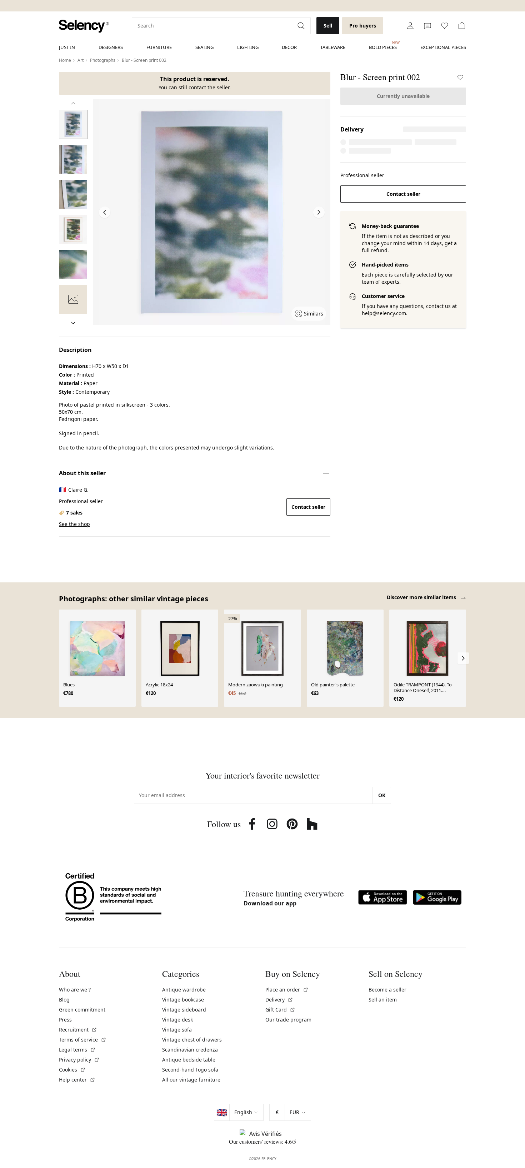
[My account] (410, 25)
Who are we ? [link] (75, 989)
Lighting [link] (248, 47)
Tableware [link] (332, 47)
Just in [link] (67, 47)
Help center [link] (77, 1079)
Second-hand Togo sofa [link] (190, 1069)
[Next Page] (319, 212)
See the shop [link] (74, 524)
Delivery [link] (279, 999)
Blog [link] (64, 999)
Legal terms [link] (77, 1049)
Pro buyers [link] (362, 25)
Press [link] (65, 1019)
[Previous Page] (104, 212)
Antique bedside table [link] (188, 1059)
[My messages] (427, 25)
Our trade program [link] (288, 1019)
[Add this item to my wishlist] (460, 78)
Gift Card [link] (280, 1009)
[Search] (301, 26)
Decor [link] (289, 47)
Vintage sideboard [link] (184, 1009)
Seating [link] (204, 47)
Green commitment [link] (82, 1009)
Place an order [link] (287, 989)
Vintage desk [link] (177, 1019)
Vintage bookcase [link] (183, 999)
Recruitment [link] (78, 1029)
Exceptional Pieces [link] (443, 47)
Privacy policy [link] (79, 1059)
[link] (84, 26)
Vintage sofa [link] (177, 1029)
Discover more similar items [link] (422, 597)
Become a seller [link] (387, 989)
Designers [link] (111, 47)
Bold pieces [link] (383, 45)
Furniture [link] (159, 47)
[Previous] (73, 103)
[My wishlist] (444, 25)
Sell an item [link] (383, 999)
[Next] (73, 323)
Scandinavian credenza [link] (190, 1049)
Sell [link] (328, 25)
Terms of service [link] (82, 1039)
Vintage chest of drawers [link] (192, 1039)
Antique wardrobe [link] (184, 989)
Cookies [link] (72, 1069)
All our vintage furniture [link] (191, 1079)
